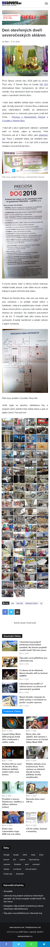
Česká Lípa (8, 874)
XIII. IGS (44, 84)
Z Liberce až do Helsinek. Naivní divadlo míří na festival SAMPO (33, 673)
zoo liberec (17, 869)
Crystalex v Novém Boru (13, 120)
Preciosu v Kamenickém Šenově (28, 117)
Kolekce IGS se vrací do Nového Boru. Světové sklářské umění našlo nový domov (12, 769)
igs (41, 603)
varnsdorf (36, 864)
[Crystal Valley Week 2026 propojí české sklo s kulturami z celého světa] (13, 723)
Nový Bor (20, 603)
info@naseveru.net (33, 927)
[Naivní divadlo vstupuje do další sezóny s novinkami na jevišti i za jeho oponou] (9, 701)
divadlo (16, 855)
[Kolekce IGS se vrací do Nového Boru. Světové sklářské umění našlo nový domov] (13, 752)
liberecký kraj (34, 860)
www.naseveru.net (16, 927)
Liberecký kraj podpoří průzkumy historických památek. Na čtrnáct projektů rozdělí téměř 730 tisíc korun (24, 899)
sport (27, 864)
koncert (6, 860)
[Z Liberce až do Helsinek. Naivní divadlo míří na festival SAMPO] (9, 674)
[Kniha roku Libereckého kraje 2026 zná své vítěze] (13, 817)
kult (14, 860)
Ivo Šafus (5, 42)
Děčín (25, 855)
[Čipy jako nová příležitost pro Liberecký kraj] (9, 662)
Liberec (22, 860)
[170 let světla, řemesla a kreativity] (37, 817)
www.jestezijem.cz (25, 936)
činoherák (20, 874)
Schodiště (8, 891)
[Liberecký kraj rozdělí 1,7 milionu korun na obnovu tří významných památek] (9, 687)
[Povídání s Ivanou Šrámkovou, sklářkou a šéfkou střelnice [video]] (13, 787)
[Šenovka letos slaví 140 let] (37, 787)
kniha (41, 855)
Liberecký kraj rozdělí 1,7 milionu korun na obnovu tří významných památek (32, 686)
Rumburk (17, 864)
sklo (12, 603)
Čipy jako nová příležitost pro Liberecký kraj (23, 913)
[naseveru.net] (12, 3)
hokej (33, 855)
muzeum (7, 864)
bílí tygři (6, 855)
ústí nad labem (31, 869)
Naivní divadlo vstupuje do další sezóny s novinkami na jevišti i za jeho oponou (32, 700)
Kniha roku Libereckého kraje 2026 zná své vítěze (11, 831)
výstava (6, 869)
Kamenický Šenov (32, 603)
